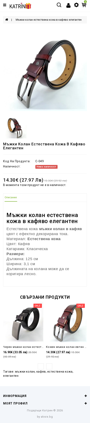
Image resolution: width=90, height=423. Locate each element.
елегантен (10, 375)
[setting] (76, 4)
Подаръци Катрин (40, 410)
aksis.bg (47, 416)
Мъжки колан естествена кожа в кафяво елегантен (49, 19)
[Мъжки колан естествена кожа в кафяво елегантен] (45, 69)
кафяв (41, 371)
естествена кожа (60, 371)
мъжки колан (25, 371)
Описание (11, 197)
